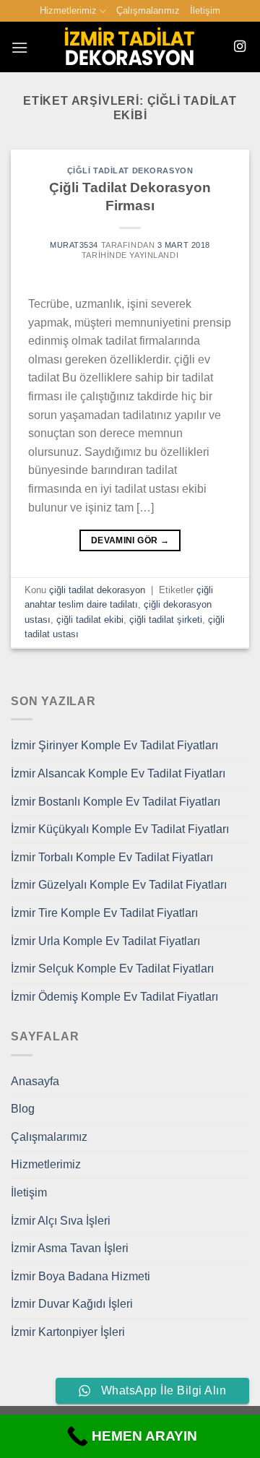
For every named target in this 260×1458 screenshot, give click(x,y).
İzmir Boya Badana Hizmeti (80, 1276)
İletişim (205, 10)
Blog (23, 1109)
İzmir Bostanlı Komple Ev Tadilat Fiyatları (115, 801)
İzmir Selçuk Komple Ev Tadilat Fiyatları (112, 968)
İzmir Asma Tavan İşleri (70, 1248)
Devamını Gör (130, 540)
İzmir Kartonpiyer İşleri (68, 1332)
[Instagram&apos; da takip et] (240, 46)
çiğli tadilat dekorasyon (130, 170)
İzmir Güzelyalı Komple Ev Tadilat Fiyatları (119, 885)
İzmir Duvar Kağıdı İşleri (72, 1304)
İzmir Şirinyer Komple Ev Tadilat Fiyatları (114, 745)
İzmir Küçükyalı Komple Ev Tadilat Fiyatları (120, 829)
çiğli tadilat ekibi (90, 619)
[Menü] (19, 47)
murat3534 (74, 245)
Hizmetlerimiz (68, 10)
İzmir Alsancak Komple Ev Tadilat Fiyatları (118, 773)
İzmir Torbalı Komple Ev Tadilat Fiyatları (112, 857)
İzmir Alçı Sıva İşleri (60, 1221)
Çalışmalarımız (148, 10)
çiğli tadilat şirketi (165, 619)
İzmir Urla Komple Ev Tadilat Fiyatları (105, 941)
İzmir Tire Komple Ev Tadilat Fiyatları (104, 913)
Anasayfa (35, 1081)
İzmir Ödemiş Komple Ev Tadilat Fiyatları (114, 997)
